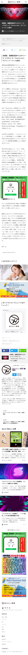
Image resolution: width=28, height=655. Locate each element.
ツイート (15, 50)
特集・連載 (4, 617)
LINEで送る (23, 50)
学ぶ (3, 622)
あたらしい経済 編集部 (19, 369)
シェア (6, 50)
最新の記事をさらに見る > (14, 530)
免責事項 (4, 644)
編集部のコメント (6, 44)
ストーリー (4, 619)
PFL (6, 246)
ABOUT (3, 632)
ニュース (17, 31)
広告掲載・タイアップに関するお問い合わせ (12, 651)
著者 (3, 629)
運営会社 (4, 639)
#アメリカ (5, 341)
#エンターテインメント (14, 341)
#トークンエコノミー (7, 343)
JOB (3, 627)
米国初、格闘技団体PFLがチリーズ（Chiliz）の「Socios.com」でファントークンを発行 (14, 39)
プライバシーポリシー (7, 641)
